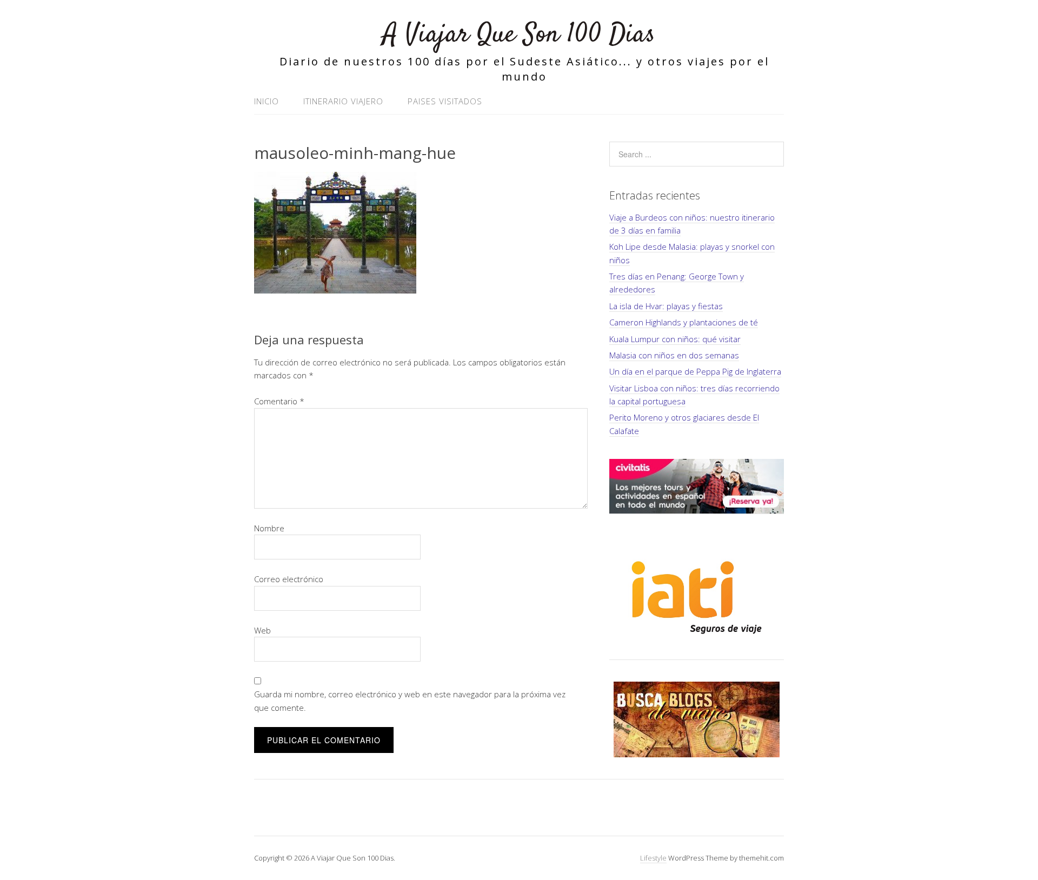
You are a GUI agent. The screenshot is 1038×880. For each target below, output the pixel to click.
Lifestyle (653, 858)
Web (262, 630)
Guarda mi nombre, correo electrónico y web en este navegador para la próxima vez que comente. (409, 700)
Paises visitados (445, 101)
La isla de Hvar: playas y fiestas (666, 306)
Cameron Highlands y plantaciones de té (683, 322)
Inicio (266, 101)
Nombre (269, 528)
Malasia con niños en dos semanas (674, 355)
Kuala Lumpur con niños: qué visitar (675, 339)
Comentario (279, 401)
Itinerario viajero (343, 101)
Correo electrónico (288, 579)
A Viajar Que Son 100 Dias (519, 35)
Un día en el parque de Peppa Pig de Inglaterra (695, 371)
